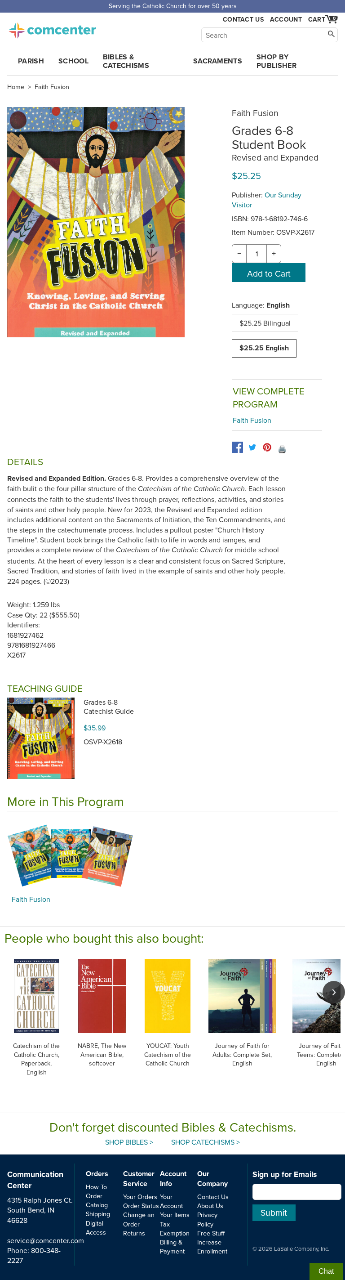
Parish (31, 61)
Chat (326, 1271)
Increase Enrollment (212, 1246)
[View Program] (172, 855)
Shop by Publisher (276, 61)
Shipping (98, 1213)
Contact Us (243, 19)
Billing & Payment (172, 1246)
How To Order (96, 1191)
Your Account (171, 1201)
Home (15, 86)
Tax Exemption (175, 1228)
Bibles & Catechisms (126, 61)
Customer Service (139, 1178)
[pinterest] (267, 447)
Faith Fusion (52, 86)
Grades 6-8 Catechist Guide (109, 706)
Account (286, 19)
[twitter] (252, 447)
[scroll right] (334, 992)
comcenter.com (52, 28)
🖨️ (282, 449)
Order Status (141, 1205)
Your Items (175, 1214)
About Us (210, 1205)
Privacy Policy (207, 1219)
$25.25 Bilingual (265, 323)
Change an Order (139, 1219)
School (73, 61)
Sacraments (217, 61)
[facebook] (237, 447)
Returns (134, 1233)
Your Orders (140, 1196)
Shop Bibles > (129, 1142)
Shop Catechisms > (205, 1142)
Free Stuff (211, 1233)
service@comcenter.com (45, 1240)
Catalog (97, 1204)
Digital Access (96, 1227)
